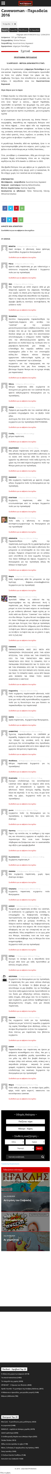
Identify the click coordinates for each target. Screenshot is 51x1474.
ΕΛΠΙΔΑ (11, 956)
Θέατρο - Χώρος (25, 1128)
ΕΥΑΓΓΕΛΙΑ (13, 497)
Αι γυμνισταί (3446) (8, 1425)
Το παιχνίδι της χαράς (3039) (12, 1381)
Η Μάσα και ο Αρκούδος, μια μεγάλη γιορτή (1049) (20, 1392)
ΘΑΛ (10, 284)
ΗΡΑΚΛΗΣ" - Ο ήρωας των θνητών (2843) (16, 1385)
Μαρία (11, 576)
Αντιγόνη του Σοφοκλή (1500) (12, 1459)
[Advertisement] (25, 1278)
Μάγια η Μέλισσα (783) (9, 1396)
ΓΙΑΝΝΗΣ (12, 647)
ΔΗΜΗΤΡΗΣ (13, 731)
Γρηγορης (12, 889)
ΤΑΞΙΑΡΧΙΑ (13, 316)
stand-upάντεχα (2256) (9, 1433)
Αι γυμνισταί (11, 1239)
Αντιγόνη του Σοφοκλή (17, 1200)
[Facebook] (4, 208)
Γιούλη (11, 433)
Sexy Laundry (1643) (8, 1451)
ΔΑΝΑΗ (12, 906)
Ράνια (11, 264)
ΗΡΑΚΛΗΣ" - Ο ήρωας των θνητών (24, 1180)
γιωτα (11, 810)
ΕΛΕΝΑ (11, 407)
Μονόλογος (23, 30)
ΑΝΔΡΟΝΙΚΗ (14, 448)
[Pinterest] (16, 208)
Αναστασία (13, 778)
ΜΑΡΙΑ (11, 717)
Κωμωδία (13, 30)
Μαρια (11, 1085)
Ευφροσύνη (13, 691)
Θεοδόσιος (13, 761)
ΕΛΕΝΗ (11, 1047)
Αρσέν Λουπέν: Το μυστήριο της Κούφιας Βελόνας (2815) (22, 1389)
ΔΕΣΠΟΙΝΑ (13, 976)
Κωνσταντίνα (14, 857)
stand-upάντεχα (13, 1220)
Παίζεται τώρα (25, 1121)
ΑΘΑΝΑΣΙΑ (13, 538)
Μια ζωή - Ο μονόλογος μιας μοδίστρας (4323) (18, 1422)
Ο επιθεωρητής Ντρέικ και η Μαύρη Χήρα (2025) (19, 1436)
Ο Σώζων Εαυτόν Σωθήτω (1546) (13, 1455)
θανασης (12, 518)
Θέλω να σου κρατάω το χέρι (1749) (14, 1444)
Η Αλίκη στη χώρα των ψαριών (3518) (15, 1374)
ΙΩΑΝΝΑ (12, 871)
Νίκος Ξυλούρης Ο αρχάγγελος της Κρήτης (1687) (20, 1447)
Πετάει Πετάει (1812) (8, 1440)
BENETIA (12, 246)
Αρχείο (5, 30)
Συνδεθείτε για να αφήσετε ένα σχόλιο (22, 257)
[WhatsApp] (22, 208)
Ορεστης (12, 830)
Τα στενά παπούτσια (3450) (11, 1377)
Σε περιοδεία (34, 30)
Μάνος (11, 384)
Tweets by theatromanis (10, 1164)
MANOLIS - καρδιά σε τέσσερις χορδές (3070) (18, 1429)
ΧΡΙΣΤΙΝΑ (12, 597)
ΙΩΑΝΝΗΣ (12, 477)
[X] (10, 208)
